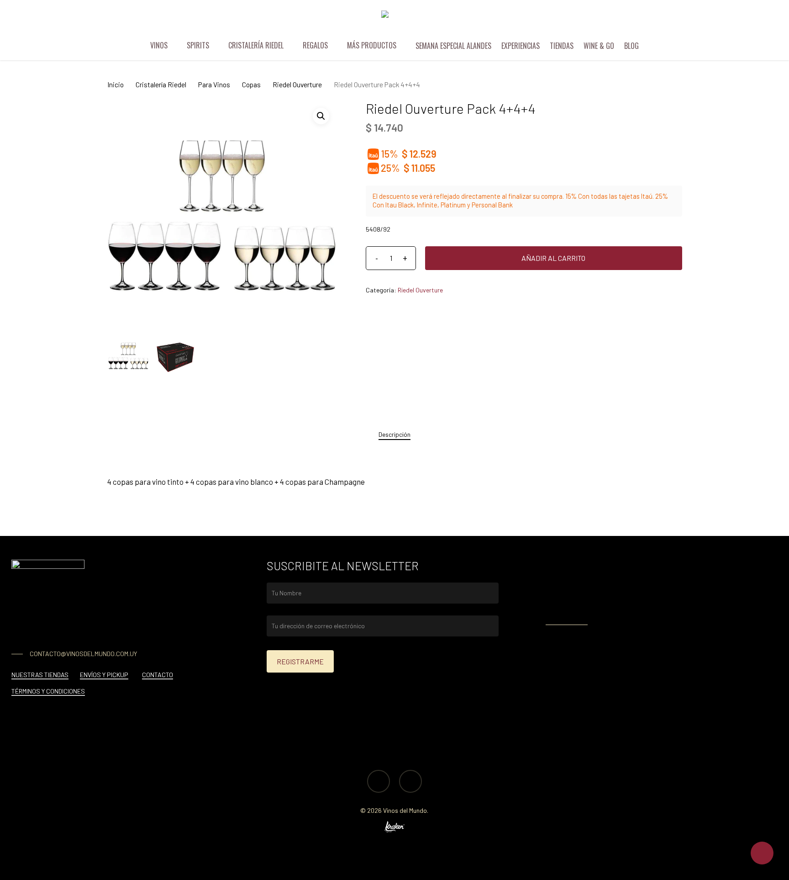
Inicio (115, 84)
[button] (321, 116)
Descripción (394, 434)
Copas (251, 84)
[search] (724, 21)
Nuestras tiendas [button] (39, 675)
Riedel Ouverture (297, 84)
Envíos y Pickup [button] (104, 675)
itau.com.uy (616, 607)
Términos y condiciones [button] (48, 691)
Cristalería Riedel (161, 84)
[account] (747, 21)
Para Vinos (214, 84)
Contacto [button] (157, 675)
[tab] (394, 434)
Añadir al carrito (553, 258)
